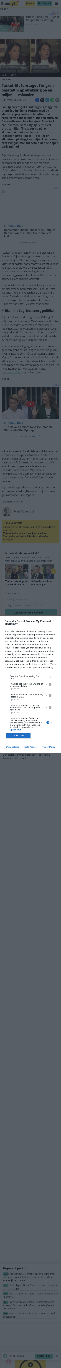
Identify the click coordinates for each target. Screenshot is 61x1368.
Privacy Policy (48, 747)
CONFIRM (18, 736)
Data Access (30, 747)
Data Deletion (13, 747)
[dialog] (30, 684)
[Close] (55, 621)
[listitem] (30, 677)
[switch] (48, 684)
